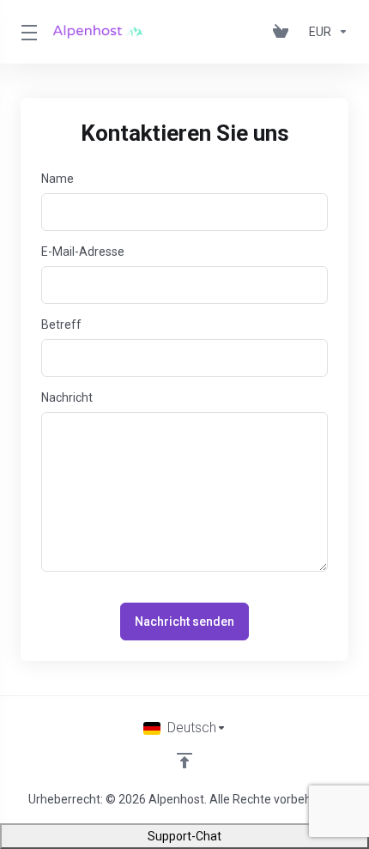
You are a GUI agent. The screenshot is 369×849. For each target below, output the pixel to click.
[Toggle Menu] (26, 31)
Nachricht (67, 397)
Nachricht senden (184, 621)
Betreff (61, 324)
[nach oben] (184, 760)
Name (57, 178)
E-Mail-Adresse (82, 251)
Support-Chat (184, 836)
